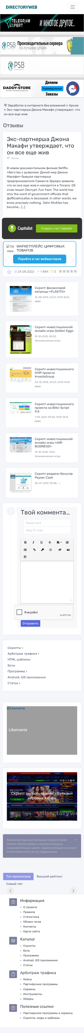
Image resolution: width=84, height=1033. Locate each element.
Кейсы (27, 979)
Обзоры (28, 999)
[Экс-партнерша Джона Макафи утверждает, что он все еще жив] (9, 272)
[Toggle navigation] (72, 7)
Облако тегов (32, 921)
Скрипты (29, 945)
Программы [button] (16, 671)
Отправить (30, 623)
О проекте (30, 907)
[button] (25, 542)
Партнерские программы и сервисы (48, 1013)
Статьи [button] (13, 683)
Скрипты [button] (14, 648)
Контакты (29, 926)
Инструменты (32, 994)
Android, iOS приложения (27, 677)
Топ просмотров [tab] (18, 876)
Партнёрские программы (40, 984)
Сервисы (29, 989)
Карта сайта (31, 931)
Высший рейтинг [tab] (50, 876)
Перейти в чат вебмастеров (39, 259)
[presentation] (10, 890)
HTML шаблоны (19, 659)
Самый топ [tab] (14, 884)
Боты (11, 665)
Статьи (28, 965)
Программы (31, 955)
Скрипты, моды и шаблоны (41, 1018)
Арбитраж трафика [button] (22, 653)
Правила (29, 912)
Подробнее (42, 730)
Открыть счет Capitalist (56, 228)
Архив (15, 158)
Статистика (31, 917)
